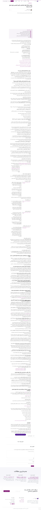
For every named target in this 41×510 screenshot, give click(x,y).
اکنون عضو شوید (7, 491)
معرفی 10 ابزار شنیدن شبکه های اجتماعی (16, 168)
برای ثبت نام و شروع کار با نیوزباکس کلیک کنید (20, 434)
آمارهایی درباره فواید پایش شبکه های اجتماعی (24, 62)
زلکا (22, 164)
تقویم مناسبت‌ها (5, 1)
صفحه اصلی (25, 1)
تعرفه (19, 1)
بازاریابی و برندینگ (22, 501)
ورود (9, 1)
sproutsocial (26, 163)
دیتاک (23, 164)
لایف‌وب (20, 164)
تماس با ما (16, 1)
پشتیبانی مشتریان (21, 500)
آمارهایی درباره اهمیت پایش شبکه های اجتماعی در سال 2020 (23, 33)
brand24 (23, 163)
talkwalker (20, 163)
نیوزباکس (26, 164)
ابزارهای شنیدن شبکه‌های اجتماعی (21, 297)
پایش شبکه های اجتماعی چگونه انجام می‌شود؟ (25, 32)
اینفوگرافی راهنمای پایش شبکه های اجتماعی (25, 66)
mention (29, 163)
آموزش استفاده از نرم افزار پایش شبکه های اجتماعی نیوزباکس (23, 65)
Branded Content (25, 320)
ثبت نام (12, 1)
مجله (21, 1)
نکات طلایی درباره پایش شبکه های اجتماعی (25, 34)
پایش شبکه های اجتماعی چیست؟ (26, 31)
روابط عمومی (22, 499)
